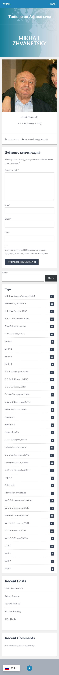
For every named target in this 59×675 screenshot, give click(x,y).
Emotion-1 (10, 417)
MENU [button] (8, 4)
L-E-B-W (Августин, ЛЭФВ (17, 455)
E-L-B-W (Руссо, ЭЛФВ (15, 386)
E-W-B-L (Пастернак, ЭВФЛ (17, 402)
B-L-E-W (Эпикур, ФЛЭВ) (36, 139)
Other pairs (10, 485)
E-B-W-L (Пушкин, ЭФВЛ (16, 379)
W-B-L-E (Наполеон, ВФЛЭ (17, 508)
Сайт (7, 232)
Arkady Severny (12, 596)
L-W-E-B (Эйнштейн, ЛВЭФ (17, 470)
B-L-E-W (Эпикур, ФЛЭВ (16, 311)
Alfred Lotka (10, 619)
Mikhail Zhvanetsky (14, 588)
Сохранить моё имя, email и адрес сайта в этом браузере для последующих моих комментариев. (26, 252)
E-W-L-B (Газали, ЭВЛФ (15, 409)
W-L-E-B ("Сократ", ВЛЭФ (16, 538)
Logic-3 (8, 477)
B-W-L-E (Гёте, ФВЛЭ (15, 333)
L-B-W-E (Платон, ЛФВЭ (16, 447)
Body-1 (8, 341)
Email (8, 219)
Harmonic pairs (12, 432)
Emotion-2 (10, 424)
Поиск (5, 272)
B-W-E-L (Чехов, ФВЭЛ (15, 326)
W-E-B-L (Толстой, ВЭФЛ (16, 515)
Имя (7, 205)
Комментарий (12, 170)
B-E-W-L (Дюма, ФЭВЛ (15, 303)
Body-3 (8, 356)
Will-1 (8, 545)
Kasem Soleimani (12, 603)
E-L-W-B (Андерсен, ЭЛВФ (17, 394)
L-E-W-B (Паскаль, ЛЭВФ (16, 462)
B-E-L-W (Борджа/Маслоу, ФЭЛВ (20, 296)
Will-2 (8, 553)
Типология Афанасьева (29, 16)
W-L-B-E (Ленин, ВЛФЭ (15, 530)
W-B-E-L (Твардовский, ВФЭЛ (18, 500)
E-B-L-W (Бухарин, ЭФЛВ (16, 371)
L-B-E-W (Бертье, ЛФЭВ (16, 439)
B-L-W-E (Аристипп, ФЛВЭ (17, 318)
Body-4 (8, 364)
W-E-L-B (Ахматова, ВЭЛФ (17, 523)
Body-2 (8, 349)
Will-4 (8, 568)
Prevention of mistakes (15, 492)
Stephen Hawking (13, 611)
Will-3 (8, 560)
